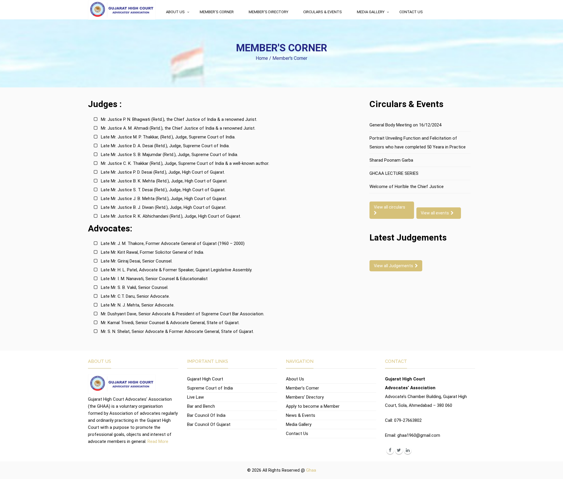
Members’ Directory (305, 397)
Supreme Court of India (210, 388)
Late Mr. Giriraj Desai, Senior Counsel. (136, 261)
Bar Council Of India (206, 415)
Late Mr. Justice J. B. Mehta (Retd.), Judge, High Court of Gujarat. (164, 198)
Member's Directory (268, 12)
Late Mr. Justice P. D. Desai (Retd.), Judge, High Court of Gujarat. (163, 172)
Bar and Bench (201, 406)
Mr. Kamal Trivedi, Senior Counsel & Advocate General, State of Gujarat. (170, 322)
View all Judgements (394, 265)
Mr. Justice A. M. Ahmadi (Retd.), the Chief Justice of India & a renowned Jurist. (178, 128)
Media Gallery (370, 12)
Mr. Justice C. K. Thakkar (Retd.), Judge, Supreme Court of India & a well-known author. (185, 163)
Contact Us (411, 12)
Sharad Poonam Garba (391, 160)
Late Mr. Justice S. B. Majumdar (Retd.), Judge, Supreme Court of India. (169, 154)
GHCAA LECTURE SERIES (393, 173)
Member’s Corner (217, 12)
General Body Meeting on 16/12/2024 (405, 125)
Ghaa (311, 470)
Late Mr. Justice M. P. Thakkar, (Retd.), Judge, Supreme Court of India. (168, 137)
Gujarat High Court (205, 379)
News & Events (300, 415)
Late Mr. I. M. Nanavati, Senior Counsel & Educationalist (154, 278)
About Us (175, 12)
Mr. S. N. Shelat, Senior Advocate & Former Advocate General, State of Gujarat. (177, 331)
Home (262, 58)
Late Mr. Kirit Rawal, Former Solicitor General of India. (152, 252)
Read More (157, 441)
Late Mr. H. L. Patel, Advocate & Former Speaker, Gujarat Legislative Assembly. (176, 269)
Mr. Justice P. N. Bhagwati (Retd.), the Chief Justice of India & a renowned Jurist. (179, 119)
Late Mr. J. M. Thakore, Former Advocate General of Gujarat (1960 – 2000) (173, 243)
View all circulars (390, 207)
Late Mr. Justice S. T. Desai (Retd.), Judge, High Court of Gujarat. (163, 189)
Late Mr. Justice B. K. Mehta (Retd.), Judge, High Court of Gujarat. (164, 181)
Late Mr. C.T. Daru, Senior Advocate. (135, 296)
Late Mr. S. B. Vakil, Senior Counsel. (134, 287)
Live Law (195, 397)
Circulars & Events (322, 12)
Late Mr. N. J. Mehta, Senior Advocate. (137, 305)
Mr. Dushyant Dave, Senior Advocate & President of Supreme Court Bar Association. (182, 313)
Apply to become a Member (313, 406)
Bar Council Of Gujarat (208, 424)
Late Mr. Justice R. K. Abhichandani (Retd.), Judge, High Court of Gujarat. (171, 216)
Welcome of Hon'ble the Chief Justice (406, 186)
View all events (436, 213)
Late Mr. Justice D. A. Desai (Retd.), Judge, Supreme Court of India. (165, 145)
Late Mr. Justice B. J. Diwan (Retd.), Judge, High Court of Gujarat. (163, 207)
